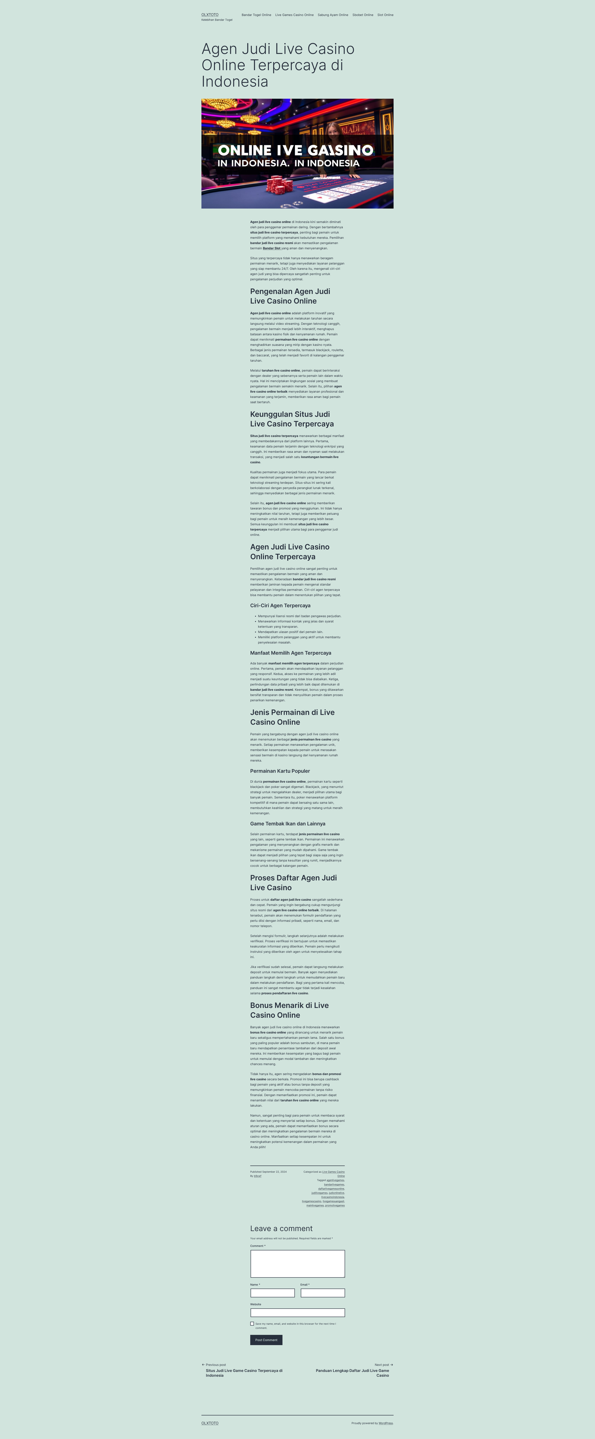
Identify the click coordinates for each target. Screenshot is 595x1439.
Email (305, 1284)
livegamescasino (311, 1201)
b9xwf (257, 1175)
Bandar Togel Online (256, 15)
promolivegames (335, 1205)
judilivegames (320, 1192)
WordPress (386, 1423)
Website (255, 1304)
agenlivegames (335, 1180)
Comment (258, 1245)
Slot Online (385, 15)
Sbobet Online (363, 15)
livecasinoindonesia (332, 1197)
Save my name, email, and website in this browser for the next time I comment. (296, 1325)
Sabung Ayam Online (333, 15)
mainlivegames (315, 1205)
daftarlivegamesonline (331, 1188)
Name (255, 1284)
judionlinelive (336, 1192)
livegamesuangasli (333, 1201)
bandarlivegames (334, 1184)
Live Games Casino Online (294, 15)
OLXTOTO (209, 14)
